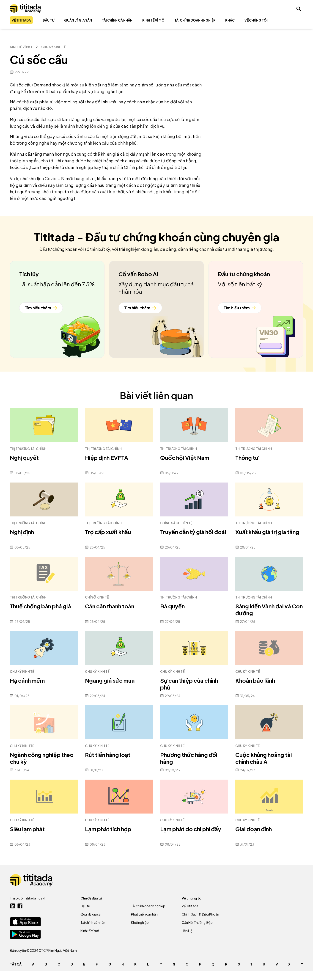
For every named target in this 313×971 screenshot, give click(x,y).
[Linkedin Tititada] (12, 906)
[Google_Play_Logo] (25, 934)
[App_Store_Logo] (25, 921)
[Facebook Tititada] (20, 906)
